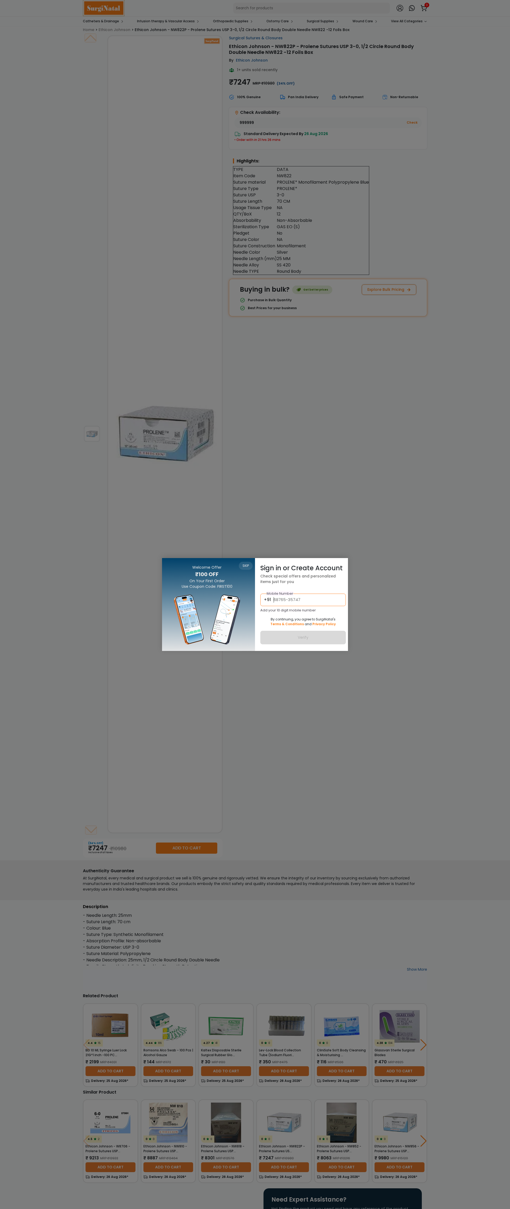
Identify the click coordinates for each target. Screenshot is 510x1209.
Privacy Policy (324, 624)
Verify (303, 637)
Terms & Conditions (287, 624)
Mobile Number (280, 593)
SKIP (246, 565)
